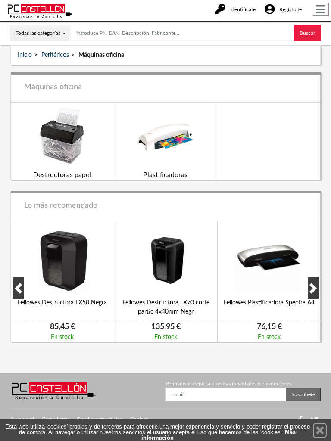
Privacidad (22, 419)
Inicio (25, 55)
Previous (18, 288)
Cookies (139, 419)
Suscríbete (303, 394)
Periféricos (55, 55)
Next (313, 288)
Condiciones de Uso (99, 419)
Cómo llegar (55, 419)
